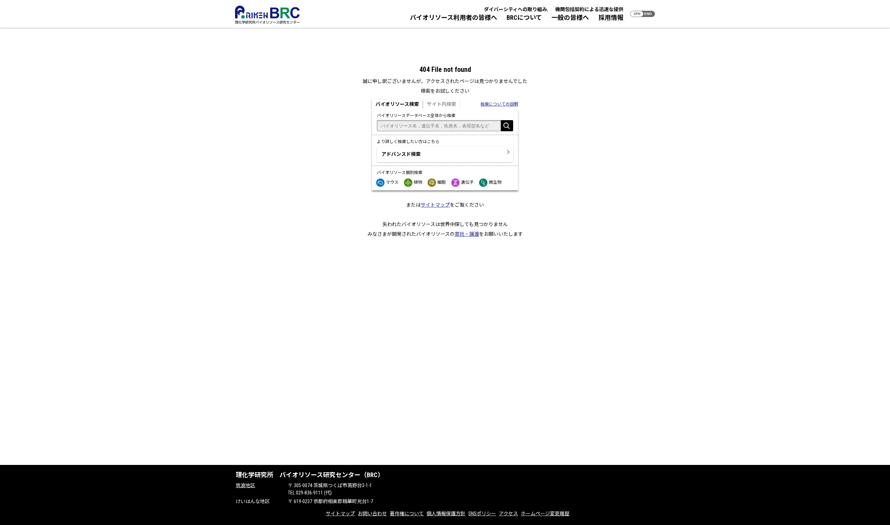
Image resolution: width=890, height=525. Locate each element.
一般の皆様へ (570, 17)
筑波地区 (245, 485)
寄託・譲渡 (467, 234)
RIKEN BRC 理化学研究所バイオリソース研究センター (267, 15)
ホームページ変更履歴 (545, 513)
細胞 (441, 182)
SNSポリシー (482, 513)
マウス (392, 182)
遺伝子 (467, 182)
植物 (418, 182)
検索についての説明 (499, 104)
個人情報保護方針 (446, 513)
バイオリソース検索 (397, 104)
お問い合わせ (372, 513)
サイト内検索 (441, 104)
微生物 (495, 182)
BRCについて (524, 17)
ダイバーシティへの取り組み (515, 9)
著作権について (407, 513)
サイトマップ (435, 205)
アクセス (508, 513)
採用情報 (610, 17)
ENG (648, 14)
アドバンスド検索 (401, 154)
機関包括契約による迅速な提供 (589, 9)
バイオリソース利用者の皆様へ (453, 17)
